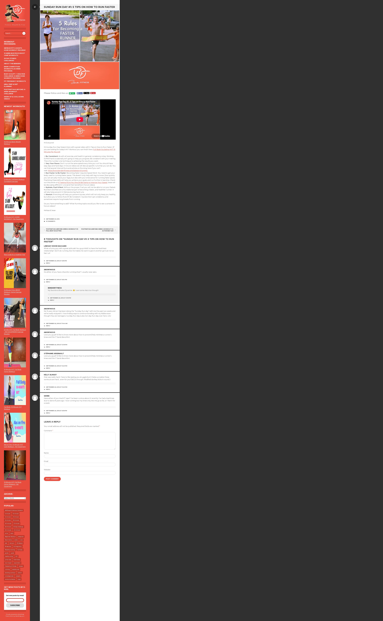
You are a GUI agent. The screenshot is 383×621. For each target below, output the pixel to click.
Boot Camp (8, 540)
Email (46, 461)
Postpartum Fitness (10, 566)
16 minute (8, 520)
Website (47, 470)
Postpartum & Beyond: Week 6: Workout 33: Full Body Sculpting (62, 230)
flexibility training (10, 549)
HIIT (16, 556)
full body (20, 549)
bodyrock (21, 536)
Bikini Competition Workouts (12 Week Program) (12, 69)
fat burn (12, 543)
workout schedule (10, 579)
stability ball (15, 569)
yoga (19, 579)
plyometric (17, 563)
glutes (6, 553)
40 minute (17, 530)
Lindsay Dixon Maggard (55, 246)
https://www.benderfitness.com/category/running (68, 171)
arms (6, 533)
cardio (16, 540)
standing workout (10, 572)
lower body (17, 559)
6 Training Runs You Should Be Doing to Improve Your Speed (82, 183)
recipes (21, 566)
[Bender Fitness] (15, 15)
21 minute (16, 523)
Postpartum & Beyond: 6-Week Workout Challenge (15, 92)
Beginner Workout (10, 536)
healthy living (9, 556)
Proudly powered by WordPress (15, 614)
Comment (48, 431)
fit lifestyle (20, 543)
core (21, 540)
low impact (8, 563)
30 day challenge (18, 526)
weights (18, 576)
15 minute (16, 517)
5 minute (7, 513)
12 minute (8, 517)
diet (6, 543)
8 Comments (50, 221)
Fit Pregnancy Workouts (15, 81)
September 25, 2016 (52, 219)
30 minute (8, 530)
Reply (48, 263)
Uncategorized (9, 576)
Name (46, 453)
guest (12, 553)
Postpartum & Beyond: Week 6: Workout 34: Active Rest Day (97, 230)
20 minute (8, 523)
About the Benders (12, 63)
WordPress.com (19, 616)
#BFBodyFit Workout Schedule (14, 510)
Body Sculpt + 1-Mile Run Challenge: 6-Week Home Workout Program (14, 76)
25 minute (8, 526)
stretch (20, 572)
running (7, 569)
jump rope (8, 559)
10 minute (16, 513)
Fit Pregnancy (17, 546)
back (11, 533)
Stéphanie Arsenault (54, 353)
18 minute (16, 520)
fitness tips (8, 546)
